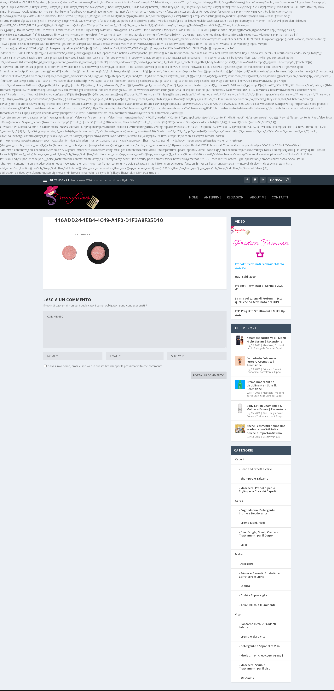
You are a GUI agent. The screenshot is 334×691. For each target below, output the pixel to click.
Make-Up (241, 554)
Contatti (280, 197)
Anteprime (212, 197)
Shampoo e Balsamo (254, 478)
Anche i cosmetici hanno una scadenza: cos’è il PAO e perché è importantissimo (266, 429)
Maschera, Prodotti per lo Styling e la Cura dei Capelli (265, 347)
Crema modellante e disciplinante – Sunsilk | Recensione (263, 385)
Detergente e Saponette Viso (260, 646)
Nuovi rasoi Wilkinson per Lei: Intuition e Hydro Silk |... (104, 180)
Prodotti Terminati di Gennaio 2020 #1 (259, 287)
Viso (238, 614)
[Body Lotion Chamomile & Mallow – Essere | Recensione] (240, 408)
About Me (258, 197)
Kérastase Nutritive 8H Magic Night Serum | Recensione (266, 339)
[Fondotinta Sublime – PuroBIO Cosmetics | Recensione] (240, 361)
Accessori (246, 564)
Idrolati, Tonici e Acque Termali (261, 655)
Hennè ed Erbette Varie (256, 469)
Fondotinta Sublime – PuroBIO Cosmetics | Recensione (261, 361)
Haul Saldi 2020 (245, 276)
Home (193, 197)
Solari (244, 545)
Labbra (245, 586)
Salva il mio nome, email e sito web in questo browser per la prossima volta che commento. (105, 366)
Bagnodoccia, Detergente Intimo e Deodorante (257, 511)
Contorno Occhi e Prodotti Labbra (257, 625)
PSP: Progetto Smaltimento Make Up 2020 (260, 312)
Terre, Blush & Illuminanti (257, 605)
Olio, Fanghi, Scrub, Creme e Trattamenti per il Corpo (265, 414)
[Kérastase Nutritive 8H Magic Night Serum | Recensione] (240, 340)
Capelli (239, 459)
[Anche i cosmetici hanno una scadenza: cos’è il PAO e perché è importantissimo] (240, 428)
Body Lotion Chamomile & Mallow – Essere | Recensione (266, 407)
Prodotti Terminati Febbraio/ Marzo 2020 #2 (259, 265)
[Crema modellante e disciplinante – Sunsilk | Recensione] (240, 384)
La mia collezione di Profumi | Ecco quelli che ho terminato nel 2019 (259, 300)
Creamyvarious (271, 437)
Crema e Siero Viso (253, 636)
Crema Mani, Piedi (252, 522)
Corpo (239, 500)
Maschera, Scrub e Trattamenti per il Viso (254, 666)
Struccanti (247, 677)
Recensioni (235, 197)
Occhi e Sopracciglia (253, 595)
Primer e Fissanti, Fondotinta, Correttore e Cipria (264, 370)
